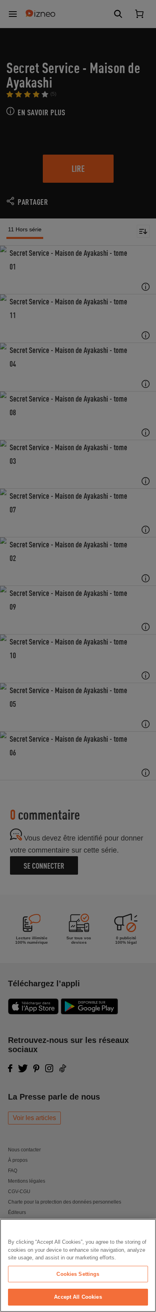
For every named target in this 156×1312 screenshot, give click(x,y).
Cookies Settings (77, 1274)
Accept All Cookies (78, 1297)
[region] (78, 1265)
